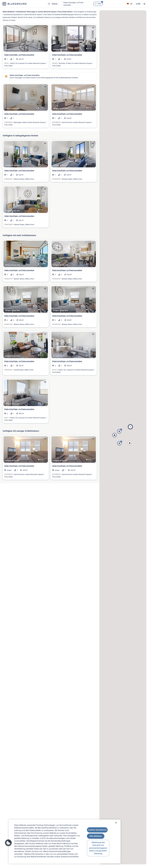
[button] (114, 435)
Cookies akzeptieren (97, 830)
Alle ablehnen (96, 836)
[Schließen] (116, 822)
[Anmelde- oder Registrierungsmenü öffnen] (144, 4)
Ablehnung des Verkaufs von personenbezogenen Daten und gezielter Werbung (98, 848)
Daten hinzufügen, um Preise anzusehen (19, 55)
